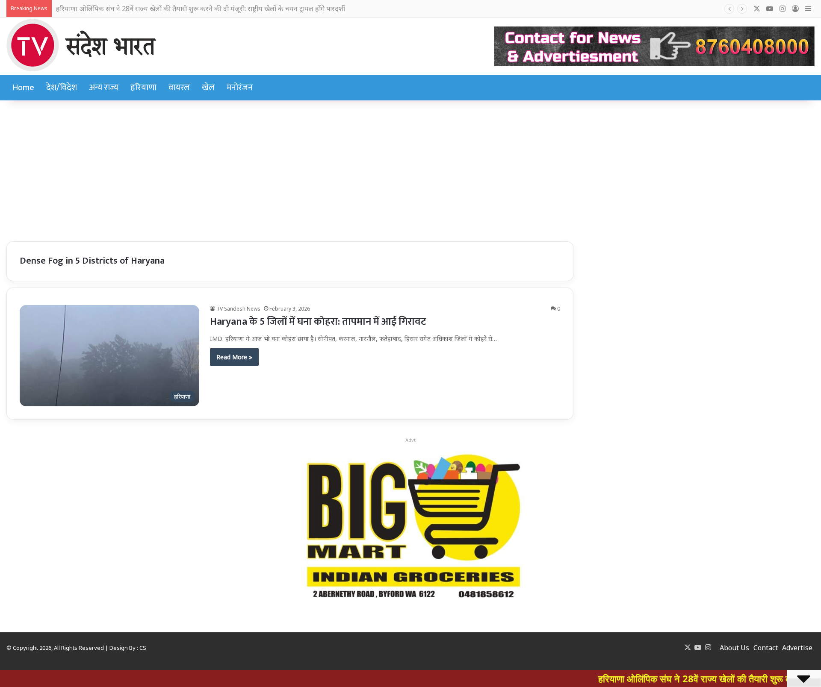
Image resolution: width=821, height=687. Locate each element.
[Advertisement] (410, 169)
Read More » (234, 357)
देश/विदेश (61, 87)
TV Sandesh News (238, 308)
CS (142, 648)
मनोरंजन (240, 87)
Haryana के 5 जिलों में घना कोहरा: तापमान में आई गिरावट (318, 321)
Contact (765, 647)
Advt (410, 440)
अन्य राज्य (103, 87)
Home (23, 87)
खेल (208, 87)
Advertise (797, 647)
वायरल (179, 87)
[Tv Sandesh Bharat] (81, 45)
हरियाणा (143, 87)
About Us (734, 647)
